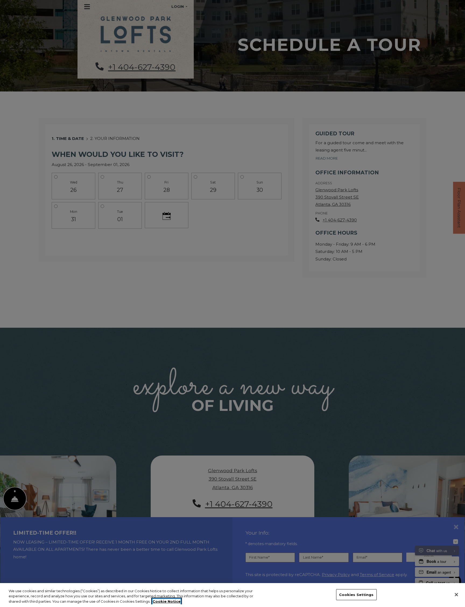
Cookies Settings (356, 594)
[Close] (456, 595)
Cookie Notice (167, 601)
